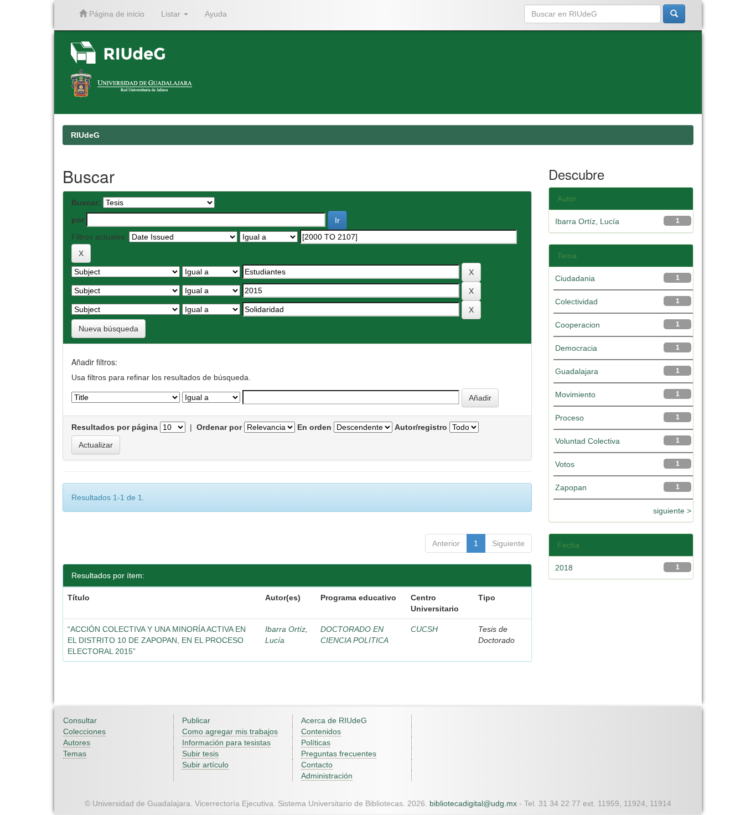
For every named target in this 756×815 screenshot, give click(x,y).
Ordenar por (219, 427)
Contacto (317, 764)
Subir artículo (205, 764)
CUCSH (424, 629)
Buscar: (86, 202)
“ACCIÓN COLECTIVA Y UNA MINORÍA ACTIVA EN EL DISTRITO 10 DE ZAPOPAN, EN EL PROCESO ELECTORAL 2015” (157, 640)
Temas (74, 753)
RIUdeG (85, 135)
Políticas (315, 742)
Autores (76, 742)
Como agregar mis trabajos (230, 731)
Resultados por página (114, 427)
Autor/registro (421, 427)
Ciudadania (575, 278)
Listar (172, 13)
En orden (314, 427)
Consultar (80, 720)
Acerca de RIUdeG (334, 720)
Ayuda (216, 13)
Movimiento (575, 394)
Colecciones (84, 731)
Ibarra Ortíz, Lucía (587, 221)
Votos (564, 464)
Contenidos (321, 731)
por (77, 219)
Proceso (569, 417)
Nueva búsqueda (108, 328)
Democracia (576, 348)
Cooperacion (577, 324)
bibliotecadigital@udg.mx (473, 803)
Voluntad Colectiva (587, 441)
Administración (327, 775)
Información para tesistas (226, 742)
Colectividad (576, 301)
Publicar (196, 720)
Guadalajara (576, 371)
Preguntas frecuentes (338, 753)
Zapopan (571, 487)
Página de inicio (115, 13)
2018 (564, 567)
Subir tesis (200, 753)
